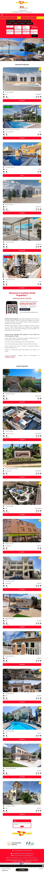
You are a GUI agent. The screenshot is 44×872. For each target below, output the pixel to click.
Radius (33, 26)
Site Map (41, 868)
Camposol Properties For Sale (24, 21)
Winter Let (22, 23)
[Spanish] (23, 7)
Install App (22, 869)
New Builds (9, 23)
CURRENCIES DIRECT (10, 357)
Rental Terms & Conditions (31, 860)
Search (34, 35)
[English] (21, 7)
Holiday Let (16, 23)
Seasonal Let (29, 23)
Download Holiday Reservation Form (14, 860)
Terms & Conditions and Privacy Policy (22, 861)
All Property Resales (11, 21)
